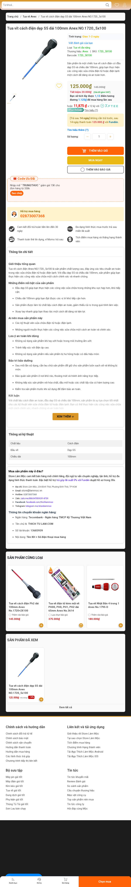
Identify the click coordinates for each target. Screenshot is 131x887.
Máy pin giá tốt (14, 777)
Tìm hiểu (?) (91, 110)
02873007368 (32, 216)
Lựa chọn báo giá (60, 615)
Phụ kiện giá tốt (14, 799)
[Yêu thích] (117, 5)
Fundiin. (114, 122)
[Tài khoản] (124, 5)
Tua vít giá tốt (13, 790)
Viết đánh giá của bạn (81, 43)
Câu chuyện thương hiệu (80, 790)
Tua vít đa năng (81, 47)
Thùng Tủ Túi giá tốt (17, 804)
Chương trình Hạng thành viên (83, 747)
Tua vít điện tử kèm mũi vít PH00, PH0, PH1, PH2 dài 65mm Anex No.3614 (63, 607)
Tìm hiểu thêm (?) (78, 130)
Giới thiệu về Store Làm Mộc (83, 733)
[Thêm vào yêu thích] (59, 85)
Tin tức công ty (75, 804)
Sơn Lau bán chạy (16, 808)
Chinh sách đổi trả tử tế (19, 733)
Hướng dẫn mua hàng (18, 751)
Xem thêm (64, 416)
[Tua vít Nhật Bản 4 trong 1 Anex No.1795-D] (105, 584)
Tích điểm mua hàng (78, 742)
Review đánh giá (76, 781)
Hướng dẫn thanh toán (18, 747)
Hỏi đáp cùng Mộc (77, 808)
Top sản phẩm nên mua (80, 799)
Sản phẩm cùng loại (25, 558)
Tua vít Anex (29, 16)
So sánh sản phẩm (77, 786)
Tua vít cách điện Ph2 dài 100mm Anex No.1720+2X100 (24, 607)
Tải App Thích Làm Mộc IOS (82, 756)
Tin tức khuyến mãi (77, 777)
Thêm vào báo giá (98, 169)
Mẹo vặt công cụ (76, 795)
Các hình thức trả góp (18, 756)
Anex (85, 51)
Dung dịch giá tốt (15, 795)
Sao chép (17, 193)
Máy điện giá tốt (15, 781)
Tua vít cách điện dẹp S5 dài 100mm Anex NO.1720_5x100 (25, 689)
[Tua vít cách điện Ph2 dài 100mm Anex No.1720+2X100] (26, 584)
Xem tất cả (65, 707)
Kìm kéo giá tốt (14, 786)
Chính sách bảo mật (17, 738)
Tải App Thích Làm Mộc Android (85, 751)
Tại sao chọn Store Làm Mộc (83, 738)
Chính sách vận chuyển (19, 742)
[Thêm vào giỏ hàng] (41, 625)
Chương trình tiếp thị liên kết (21, 760)
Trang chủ (12, 16)
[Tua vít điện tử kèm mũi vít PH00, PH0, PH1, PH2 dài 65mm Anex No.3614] (65, 584)
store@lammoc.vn (31, 490)
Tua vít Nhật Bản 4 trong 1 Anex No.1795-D (103, 605)
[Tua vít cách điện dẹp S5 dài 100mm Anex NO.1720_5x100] (26, 666)
